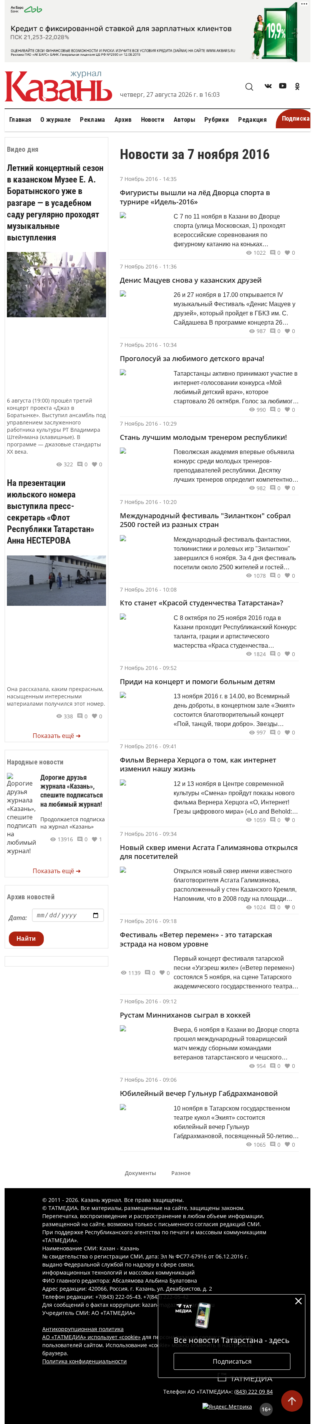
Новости (152, 119)
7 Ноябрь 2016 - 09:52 (148, 667)
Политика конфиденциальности (84, 1361)
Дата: (18, 917)
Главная (20, 119)
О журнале (55, 119)
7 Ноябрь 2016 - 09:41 (148, 746)
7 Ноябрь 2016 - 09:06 (148, 1079)
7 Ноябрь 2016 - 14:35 (148, 178)
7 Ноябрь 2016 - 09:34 (148, 833)
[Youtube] (282, 87)
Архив (123, 119)
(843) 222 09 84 (253, 1391)
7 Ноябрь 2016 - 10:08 (148, 589)
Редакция (252, 119)
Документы (140, 1173)
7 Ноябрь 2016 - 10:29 (148, 423)
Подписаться (232, 1361)
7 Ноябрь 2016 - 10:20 (148, 502)
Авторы (184, 119)
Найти (26, 938)
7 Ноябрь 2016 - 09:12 (148, 1001)
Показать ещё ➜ (57, 735)
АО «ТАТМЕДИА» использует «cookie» (91, 1337)
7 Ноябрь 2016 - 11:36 (148, 266)
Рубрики (216, 119)
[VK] (268, 87)
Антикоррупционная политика (83, 1329)
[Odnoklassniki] (297, 87)
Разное (181, 1173)
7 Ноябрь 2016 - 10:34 (148, 344)
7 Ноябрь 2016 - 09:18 (148, 921)
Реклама (92, 119)
